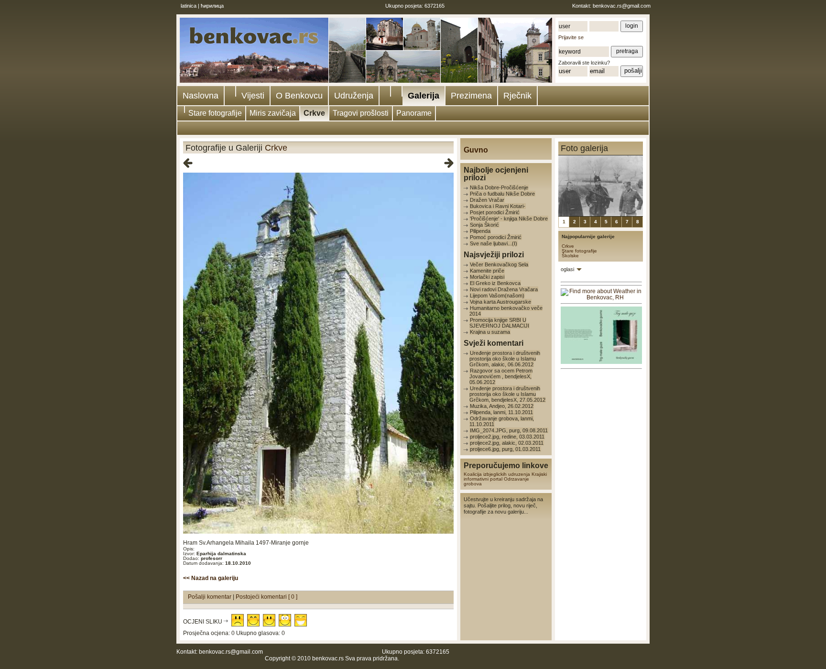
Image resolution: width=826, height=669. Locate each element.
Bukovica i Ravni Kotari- (497, 206)
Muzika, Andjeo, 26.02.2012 (501, 406)
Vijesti (252, 95)
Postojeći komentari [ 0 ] (266, 596)
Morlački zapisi (487, 277)
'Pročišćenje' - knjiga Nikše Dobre (509, 218)
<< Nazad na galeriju (210, 578)
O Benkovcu (299, 95)
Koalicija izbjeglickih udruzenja (497, 474)
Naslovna (200, 95)
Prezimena (471, 95)
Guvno (476, 150)
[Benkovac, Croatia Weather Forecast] (601, 297)
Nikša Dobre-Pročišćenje (499, 187)
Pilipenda (480, 231)
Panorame (414, 113)
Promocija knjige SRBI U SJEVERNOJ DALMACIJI (499, 323)
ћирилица (212, 6)
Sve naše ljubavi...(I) (493, 243)
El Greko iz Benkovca (495, 283)
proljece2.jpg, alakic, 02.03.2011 (506, 443)
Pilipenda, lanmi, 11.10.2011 (501, 412)
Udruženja (353, 95)
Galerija (423, 95)
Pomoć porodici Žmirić (496, 237)
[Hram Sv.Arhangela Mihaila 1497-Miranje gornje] (318, 532)
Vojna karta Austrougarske (500, 302)
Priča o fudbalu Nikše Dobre (502, 194)
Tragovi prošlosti (361, 113)
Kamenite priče (487, 271)
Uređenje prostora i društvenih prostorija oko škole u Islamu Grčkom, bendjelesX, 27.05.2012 (507, 394)
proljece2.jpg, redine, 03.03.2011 (507, 436)
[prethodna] (188, 163)
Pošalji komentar (210, 596)
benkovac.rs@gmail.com (622, 6)
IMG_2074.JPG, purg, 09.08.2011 (509, 430)
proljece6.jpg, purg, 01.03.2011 (505, 449)
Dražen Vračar (487, 200)
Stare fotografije (215, 113)
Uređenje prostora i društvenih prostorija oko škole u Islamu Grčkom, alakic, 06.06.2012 (504, 358)
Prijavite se (571, 37)
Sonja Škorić (484, 225)
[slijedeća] (449, 163)
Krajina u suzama (490, 332)
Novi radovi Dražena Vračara (504, 289)
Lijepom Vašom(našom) (497, 295)
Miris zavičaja (273, 113)
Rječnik (517, 95)
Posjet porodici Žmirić (495, 212)
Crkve (314, 113)
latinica (188, 6)
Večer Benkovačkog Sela (499, 264)
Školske (570, 255)
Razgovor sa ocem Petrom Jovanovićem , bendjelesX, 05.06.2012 (501, 376)
